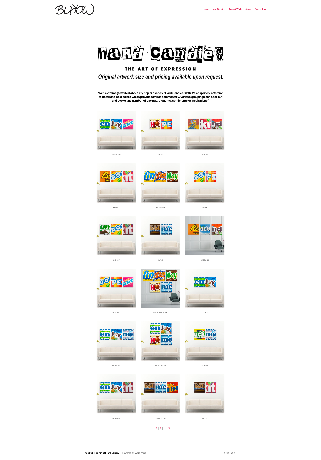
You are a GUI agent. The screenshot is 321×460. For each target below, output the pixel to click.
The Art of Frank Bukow (106, 453)
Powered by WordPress (134, 453)
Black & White (235, 9)
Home (206, 9)
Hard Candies (218, 9)
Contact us (260, 9)
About (248, 9)
